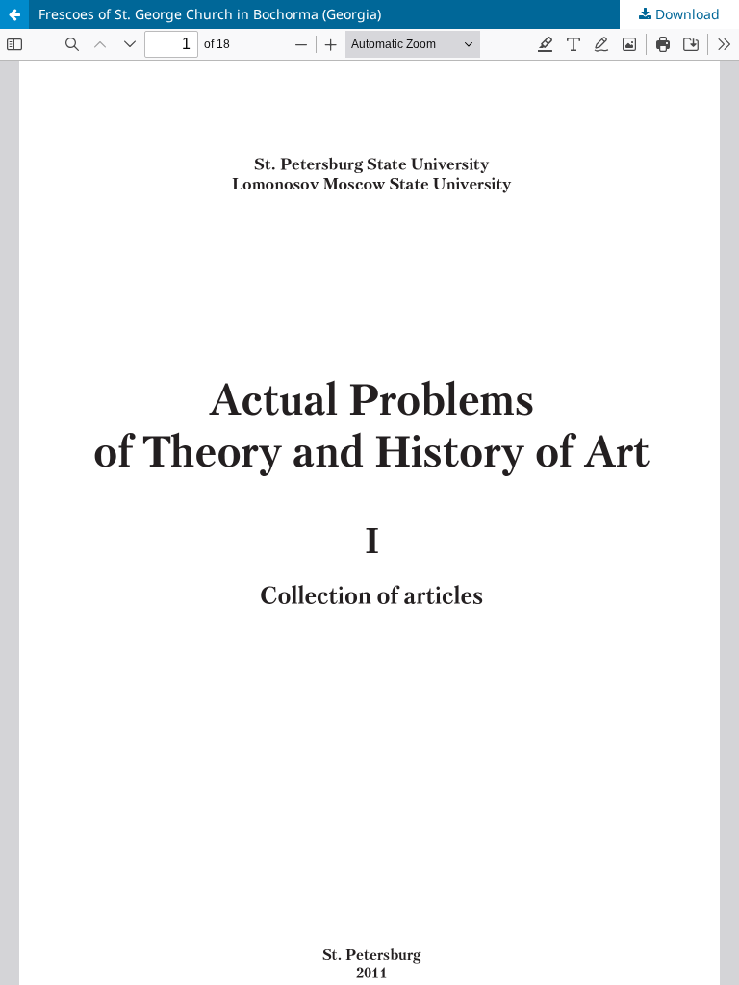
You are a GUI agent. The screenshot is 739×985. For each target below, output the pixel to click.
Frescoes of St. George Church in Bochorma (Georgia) (209, 14)
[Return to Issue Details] (14, 14)
